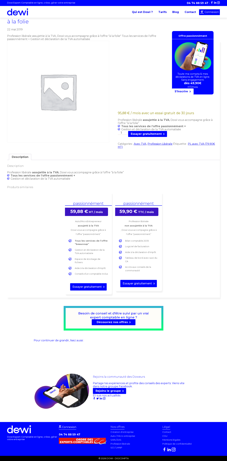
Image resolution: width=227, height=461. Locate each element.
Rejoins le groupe (108, 390)
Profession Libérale (160, 143)
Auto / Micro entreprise (123, 436)
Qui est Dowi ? (142, 12)
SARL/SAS (116, 439)
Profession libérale (120, 443)
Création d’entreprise (122, 432)
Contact (190, 12)
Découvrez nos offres (112, 322)
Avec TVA (140, 143)
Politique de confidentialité (177, 443)
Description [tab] (20, 157)
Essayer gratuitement (146, 133)
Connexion (211, 12)
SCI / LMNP (116, 447)
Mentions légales (171, 439)
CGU (164, 436)
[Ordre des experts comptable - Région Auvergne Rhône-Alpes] (84, 443)
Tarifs (162, 12)
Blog (175, 12)
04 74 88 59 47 (69, 434)
